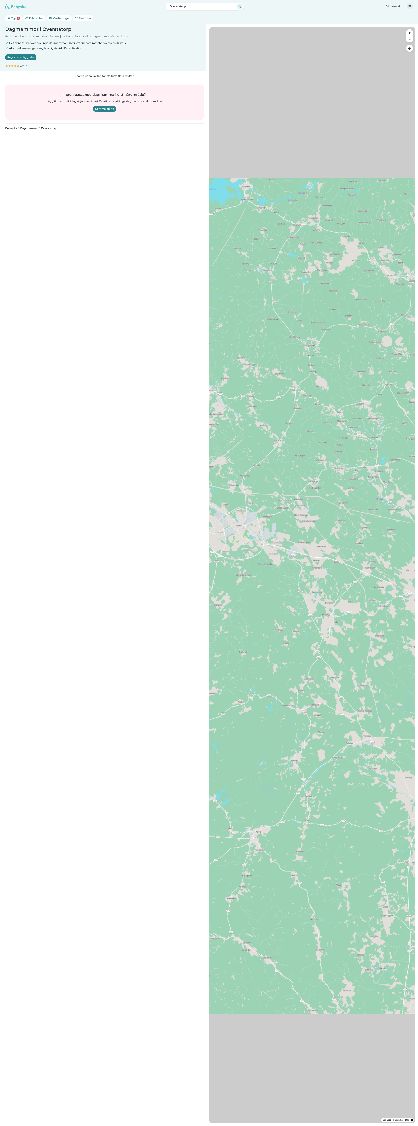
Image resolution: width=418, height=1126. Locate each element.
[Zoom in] (409, 32)
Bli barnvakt (394, 6)
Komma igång (104, 108)
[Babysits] (15, 6)
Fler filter (84, 18)
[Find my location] (409, 48)
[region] (312, 575)
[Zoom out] (409, 39)
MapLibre (387, 1119)
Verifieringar (61, 18)
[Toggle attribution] (412, 1120)
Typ (14, 18)
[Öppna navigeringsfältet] (410, 6)
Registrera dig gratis (20, 57)
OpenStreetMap (402, 1119)
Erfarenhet (36, 18)
